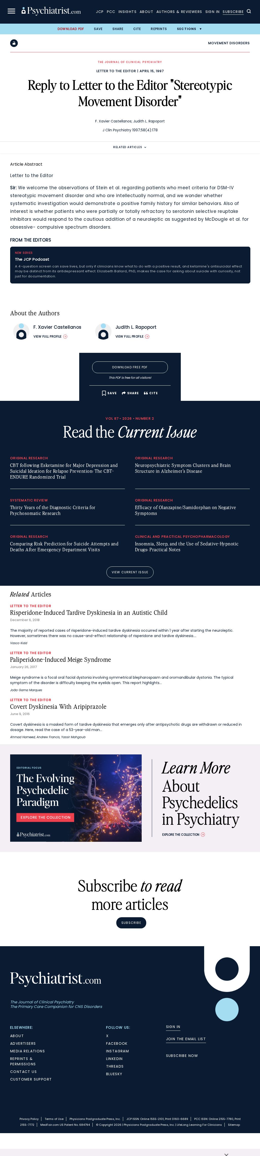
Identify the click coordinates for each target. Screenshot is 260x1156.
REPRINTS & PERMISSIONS (23, 1061)
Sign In (212, 11)
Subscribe (233, 11)
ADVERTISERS (23, 1043)
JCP (100, 11)
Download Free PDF (130, 367)
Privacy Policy (29, 1119)
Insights (128, 11)
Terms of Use (54, 1119)
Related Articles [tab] (127, 147)
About (146, 11)
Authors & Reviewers (179, 11)
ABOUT (17, 1035)
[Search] (248, 12)
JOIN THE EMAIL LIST (186, 1038)
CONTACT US (23, 1071)
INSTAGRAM (117, 1051)
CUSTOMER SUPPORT (31, 1079)
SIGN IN (173, 1026)
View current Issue (130, 572)
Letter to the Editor (116, 71)
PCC (111, 11)
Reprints (159, 29)
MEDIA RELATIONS (27, 1051)
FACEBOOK (117, 1043)
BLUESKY (114, 1073)
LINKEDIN (114, 1058)
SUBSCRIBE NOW (182, 1055)
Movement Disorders (229, 43)
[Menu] (11, 12)
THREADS (115, 1066)
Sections (187, 29)
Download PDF (71, 29)
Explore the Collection (180, 834)
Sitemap (234, 1125)
